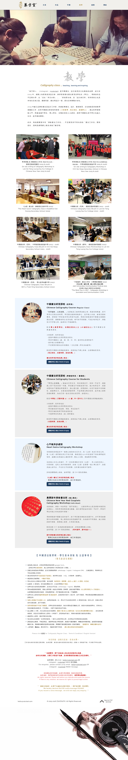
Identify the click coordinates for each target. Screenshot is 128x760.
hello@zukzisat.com (70, 660)
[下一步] (121, 37)
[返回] (6, 37)
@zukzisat (54, 91)
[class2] (64, 62)
